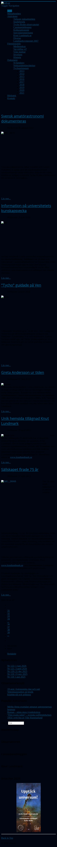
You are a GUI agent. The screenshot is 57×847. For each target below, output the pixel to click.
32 (8, 613)
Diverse (17, 38)
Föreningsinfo (14, 43)
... (8, 621)
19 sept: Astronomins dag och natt (23, 689)
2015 (21, 76)
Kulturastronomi (21, 30)
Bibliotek (11, 95)
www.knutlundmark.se (21, 457)
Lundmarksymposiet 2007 (25, 41)
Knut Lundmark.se (22, 35)
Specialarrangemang (23, 32)
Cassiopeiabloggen (22, 27)
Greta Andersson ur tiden (22, 372)
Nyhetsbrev (18, 63)
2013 (21, 71)
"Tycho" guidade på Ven (21, 284)
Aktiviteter (12, 16)
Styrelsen (17, 54)
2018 (21, 84)
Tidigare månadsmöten (24, 19)
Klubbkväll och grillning (19, 694)
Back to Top (7, 838)
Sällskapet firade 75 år (19, 469)
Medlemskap (19, 46)
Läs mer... (6, 198)
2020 (21, 90)
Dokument (12, 60)
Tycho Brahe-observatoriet (26, 24)
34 (8, 619)
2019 (21, 87)
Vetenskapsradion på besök (20, 692)
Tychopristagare (21, 68)
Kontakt (11, 98)
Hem (9, 11)
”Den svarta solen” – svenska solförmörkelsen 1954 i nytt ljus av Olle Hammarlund (29, 716)
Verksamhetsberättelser (24, 65)
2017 (21, 82)
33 (8, 616)
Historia (17, 57)
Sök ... (4, 723)
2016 (21, 79)
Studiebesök (19, 22)
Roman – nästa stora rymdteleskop (23, 712)
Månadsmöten (14, 13)
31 (8, 610)
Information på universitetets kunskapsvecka (26, 208)
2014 (21, 73)
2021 (21, 93)
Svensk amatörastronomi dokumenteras (22, 118)
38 (8, 629)
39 (8, 632)
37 (8, 627)
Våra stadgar (19, 52)
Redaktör (11, 653)
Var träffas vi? (20, 49)
